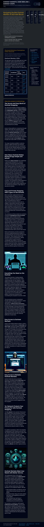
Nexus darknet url (34, 54)
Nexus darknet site (34, 55)
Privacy (27, 525)
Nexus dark (37, 523)
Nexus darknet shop (35, 57)
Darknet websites (22, 525)
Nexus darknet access (30, 523)
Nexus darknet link (22, 523)
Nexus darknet (34, 52)
